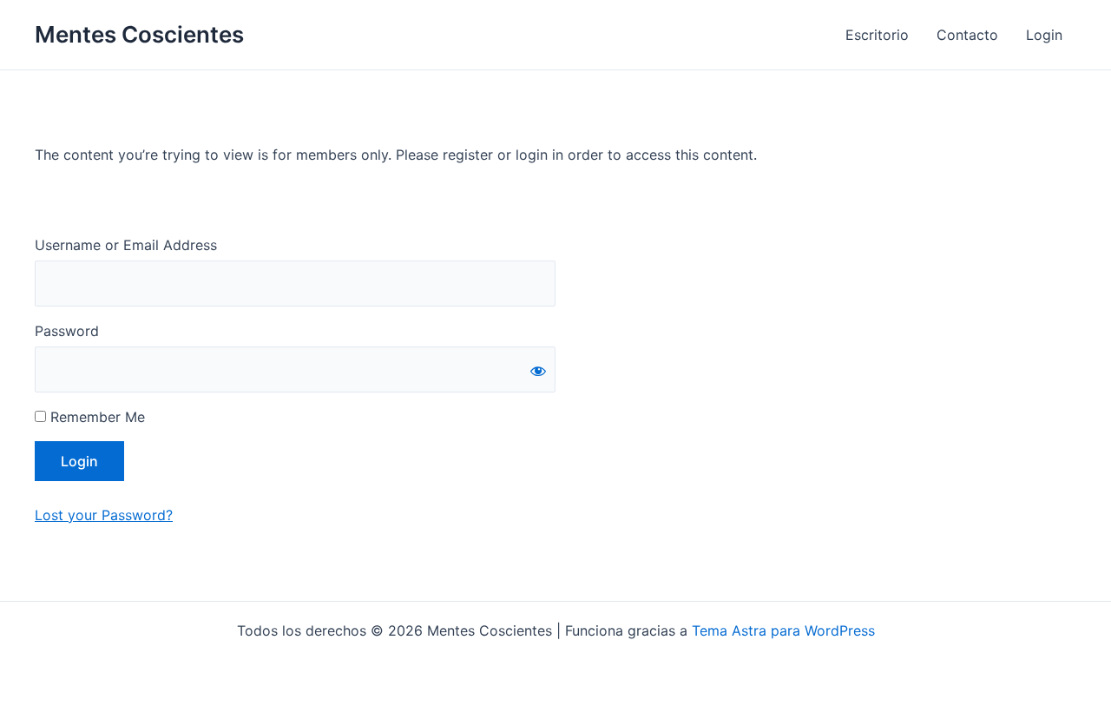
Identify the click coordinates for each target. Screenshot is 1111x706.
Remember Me (95, 417)
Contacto (967, 34)
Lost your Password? (104, 515)
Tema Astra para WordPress (783, 630)
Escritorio (877, 34)
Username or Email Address (126, 245)
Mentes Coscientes (139, 34)
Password (67, 331)
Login (1044, 34)
